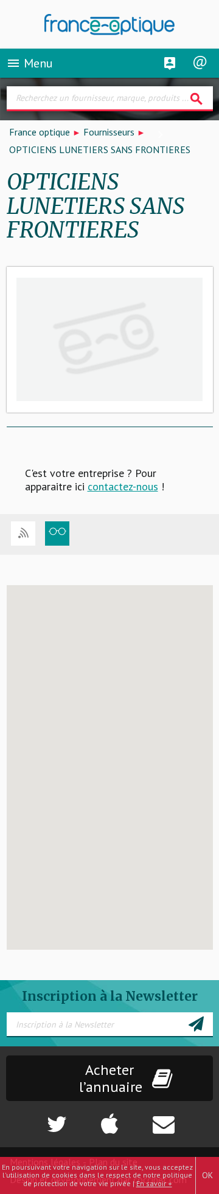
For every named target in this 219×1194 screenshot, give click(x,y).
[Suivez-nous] (37, 1118)
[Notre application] (110, 1118)
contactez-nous (123, 486)
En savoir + (154, 1183)
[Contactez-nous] (183, 1118)
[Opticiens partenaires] (57, 533)
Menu (29, 63)
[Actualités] (23, 533)
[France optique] (110, 24)
